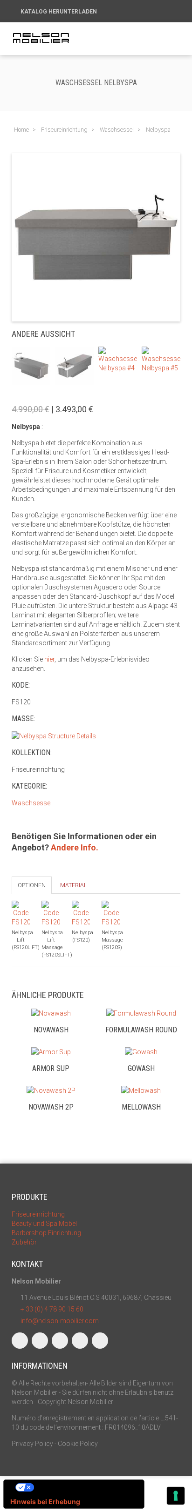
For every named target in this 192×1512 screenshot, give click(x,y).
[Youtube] (80, 1340)
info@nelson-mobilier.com (60, 1321)
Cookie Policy (78, 1443)
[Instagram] (40, 1340)
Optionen (32, 885)
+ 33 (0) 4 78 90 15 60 (52, 1309)
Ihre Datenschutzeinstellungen (83, 1487)
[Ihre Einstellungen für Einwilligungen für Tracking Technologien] (176, 1496)
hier (49, 659)
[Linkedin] (60, 1340)
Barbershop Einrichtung (46, 1233)
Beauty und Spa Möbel (44, 1223)
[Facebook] (20, 1340)
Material (73, 885)
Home (21, 129)
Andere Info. (74, 847)
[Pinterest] (100, 1340)
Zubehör (24, 1242)
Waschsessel (32, 803)
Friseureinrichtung (38, 1214)
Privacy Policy (32, 1443)
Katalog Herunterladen (59, 11)
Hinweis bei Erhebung (45, 1501)
